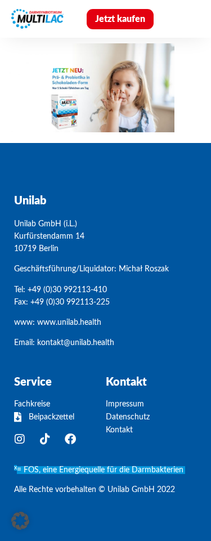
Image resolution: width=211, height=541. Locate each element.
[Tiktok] (45, 439)
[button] (185, 19)
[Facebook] (70, 439)
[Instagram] (19, 439)
